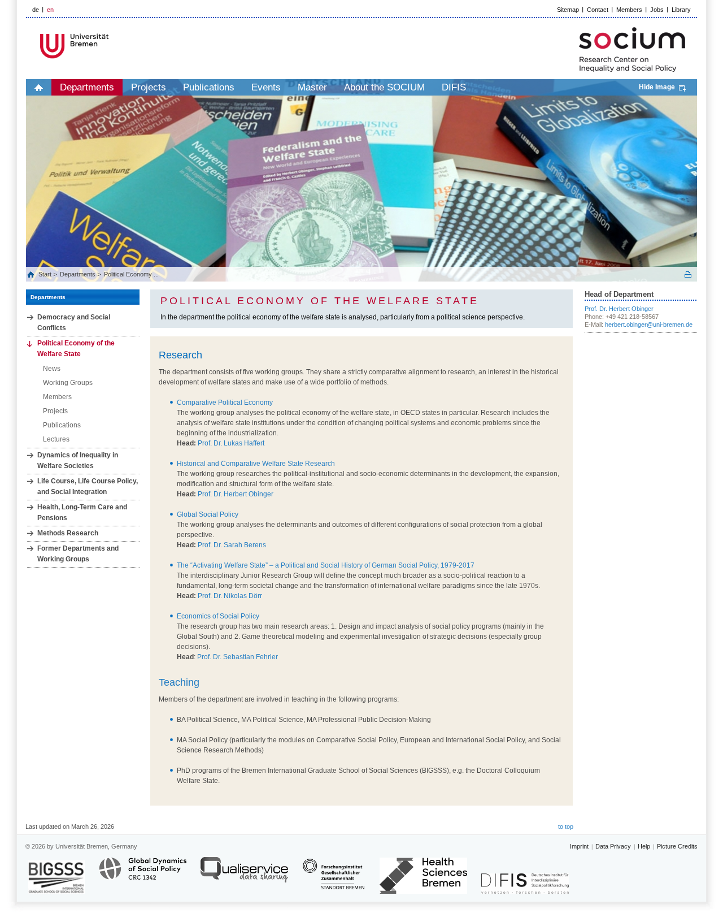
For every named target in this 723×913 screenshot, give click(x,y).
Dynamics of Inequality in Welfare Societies (77, 460)
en (50, 9)
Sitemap (568, 9)
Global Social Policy (207, 514)
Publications (208, 87)
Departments (87, 87)
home (38, 87)
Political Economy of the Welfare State (76, 348)
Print (688, 274)
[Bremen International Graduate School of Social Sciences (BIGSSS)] (56, 877)
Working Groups (68, 383)
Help (644, 846)
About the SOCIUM (384, 87)
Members (629, 9)
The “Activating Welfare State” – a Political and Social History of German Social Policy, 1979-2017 (325, 565)
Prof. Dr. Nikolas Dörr (229, 596)
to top (565, 826)
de (35, 9)
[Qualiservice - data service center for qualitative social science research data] (244, 875)
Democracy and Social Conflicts (73, 322)
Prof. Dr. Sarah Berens (232, 545)
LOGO (112, 46)
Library (681, 9)
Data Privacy (613, 846)
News (51, 369)
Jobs (657, 9)
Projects (148, 87)
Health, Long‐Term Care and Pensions (82, 512)
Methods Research (67, 533)
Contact (597, 9)
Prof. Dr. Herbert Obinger (235, 494)
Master (312, 87)
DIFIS (454, 87)
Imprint (579, 846)
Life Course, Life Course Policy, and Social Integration (87, 486)
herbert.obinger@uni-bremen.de (648, 324)
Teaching (179, 682)
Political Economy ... (131, 274)
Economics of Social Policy (218, 616)
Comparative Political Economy (225, 402)
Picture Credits (677, 846)
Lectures (56, 439)
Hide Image (657, 87)
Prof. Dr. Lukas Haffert (231, 443)
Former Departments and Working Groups (78, 553)
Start (45, 274)
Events (266, 87)
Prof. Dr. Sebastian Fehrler (237, 657)
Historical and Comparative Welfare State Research (256, 464)
